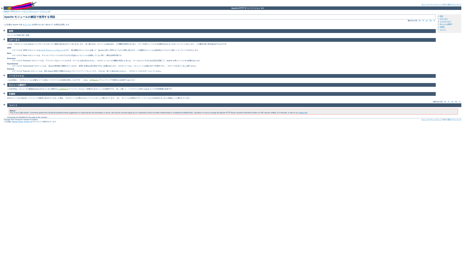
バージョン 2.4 (45, 11)
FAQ (444, 4)
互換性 (442, 27)
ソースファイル (445, 21)
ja (427, 21)
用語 (449, 4)
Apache (6, 11)
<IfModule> (94, 80)
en (419, 21)
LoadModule (63, 89)
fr (423, 21)
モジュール (425, 4)
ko (430, 21)
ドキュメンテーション (30, 11)
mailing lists (303, 113)
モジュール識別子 (446, 24)
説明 (441, 16)
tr (434, 21)
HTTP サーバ (15, 11)
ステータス (444, 19)
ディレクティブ (436, 4)
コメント (443, 29)
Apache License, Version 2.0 (22, 122)
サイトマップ (456, 4)
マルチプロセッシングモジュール (52, 50)
